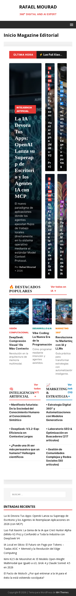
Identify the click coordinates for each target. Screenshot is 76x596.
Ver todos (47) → (37, 390)
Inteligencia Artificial (24, 109)
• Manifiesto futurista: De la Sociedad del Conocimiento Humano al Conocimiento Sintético (24, 412)
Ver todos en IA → (58, 288)
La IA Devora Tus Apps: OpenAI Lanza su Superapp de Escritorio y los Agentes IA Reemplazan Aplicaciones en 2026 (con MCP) (37, 520)
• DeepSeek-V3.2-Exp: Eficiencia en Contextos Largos (24, 432)
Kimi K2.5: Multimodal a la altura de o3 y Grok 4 (50, 239)
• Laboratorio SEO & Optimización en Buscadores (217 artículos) (59, 434)
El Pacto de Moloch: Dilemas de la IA (62, 246)
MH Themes (62, 592)
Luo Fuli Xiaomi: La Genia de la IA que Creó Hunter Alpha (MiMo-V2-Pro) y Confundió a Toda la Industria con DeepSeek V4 (37, 534)
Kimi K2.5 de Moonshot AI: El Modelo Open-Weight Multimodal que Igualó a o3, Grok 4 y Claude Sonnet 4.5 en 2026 (37, 563)
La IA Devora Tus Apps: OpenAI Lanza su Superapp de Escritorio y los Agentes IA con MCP (25, 157)
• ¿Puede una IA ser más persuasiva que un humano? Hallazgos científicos (24, 451)
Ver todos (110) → (71, 390)
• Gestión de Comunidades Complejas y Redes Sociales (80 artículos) (58, 457)
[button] (71, 24)
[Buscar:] (38, 494)
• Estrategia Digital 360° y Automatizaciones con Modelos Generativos (58, 412)
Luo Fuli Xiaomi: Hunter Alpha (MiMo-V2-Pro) (50, 130)
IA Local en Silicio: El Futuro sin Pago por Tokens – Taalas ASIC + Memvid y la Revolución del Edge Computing (34, 549)
